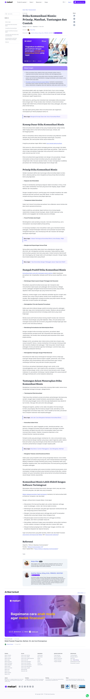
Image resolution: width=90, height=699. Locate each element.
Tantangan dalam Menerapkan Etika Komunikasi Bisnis (12, 35)
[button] (65, 2)
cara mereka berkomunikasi (54, 143)
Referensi (7, 42)
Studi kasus (40, 655)
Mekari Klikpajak (8, 664)
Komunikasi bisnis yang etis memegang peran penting (38, 273)
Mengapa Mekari (74, 656)
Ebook (39, 658)
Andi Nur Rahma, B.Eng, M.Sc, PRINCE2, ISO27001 (42, 33)
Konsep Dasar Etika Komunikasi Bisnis (11, 25)
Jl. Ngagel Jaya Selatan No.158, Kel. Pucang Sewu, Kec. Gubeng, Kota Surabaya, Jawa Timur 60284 (34, 680)
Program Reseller (57, 661)
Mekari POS (7, 674)
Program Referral (57, 660)
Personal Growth (32, 9)
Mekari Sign (7, 660)
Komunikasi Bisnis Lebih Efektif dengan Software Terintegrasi (11, 39)
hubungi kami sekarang (51, 534)
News (39, 660)
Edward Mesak (10, 644)
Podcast (39, 663)
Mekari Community (58, 658)
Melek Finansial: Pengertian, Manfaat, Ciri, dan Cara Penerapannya (26, 641)
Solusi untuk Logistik (25, 667)
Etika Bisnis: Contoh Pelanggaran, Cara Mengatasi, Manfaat (47, 448)
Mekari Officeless (8, 663)
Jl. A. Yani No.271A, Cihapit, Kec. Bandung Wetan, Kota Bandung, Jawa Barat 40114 (55, 680)
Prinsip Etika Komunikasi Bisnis (11, 28)
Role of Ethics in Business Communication (46, 548)
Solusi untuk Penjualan (26, 663)
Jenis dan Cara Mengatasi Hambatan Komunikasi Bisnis (45, 417)
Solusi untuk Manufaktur (26, 666)
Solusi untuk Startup (25, 655)
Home (24, 9)
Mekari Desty (7, 666)
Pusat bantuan (57, 655)
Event (39, 661)
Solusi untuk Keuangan (26, 661)
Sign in (69, 2)
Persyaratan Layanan (75, 663)
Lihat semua (80, 592)
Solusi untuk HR (24, 660)
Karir (74, 660)
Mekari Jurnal (7, 656)
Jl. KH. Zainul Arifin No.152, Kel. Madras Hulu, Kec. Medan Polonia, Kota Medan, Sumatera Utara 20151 (75, 680)
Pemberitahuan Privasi (75, 661)
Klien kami (72, 658)
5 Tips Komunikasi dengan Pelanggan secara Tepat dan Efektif (47, 262)
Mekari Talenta (8, 655)
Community (40, 664)
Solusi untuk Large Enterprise (27, 658)
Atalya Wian (32, 29)
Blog (27, 9)
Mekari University (8, 667)
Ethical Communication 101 (35, 547)
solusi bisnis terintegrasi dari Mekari (32, 534)
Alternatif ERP (24, 669)
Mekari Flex (7, 669)
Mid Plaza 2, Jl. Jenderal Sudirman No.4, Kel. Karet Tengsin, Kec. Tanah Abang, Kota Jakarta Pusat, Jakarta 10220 (14, 680)
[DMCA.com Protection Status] (82, 686)
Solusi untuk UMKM (25, 656)
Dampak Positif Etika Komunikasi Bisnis (11, 31)
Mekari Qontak (8, 658)
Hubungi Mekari (57, 656)
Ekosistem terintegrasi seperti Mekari (37, 82)
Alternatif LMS (24, 671)
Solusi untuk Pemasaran (26, 664)
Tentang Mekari (73, 655)
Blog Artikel (40, 656)
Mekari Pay (7, 671)
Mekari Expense (8, 661)
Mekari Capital (8, 672)
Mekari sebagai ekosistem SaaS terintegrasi (35, 494)
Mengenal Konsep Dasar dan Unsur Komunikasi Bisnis (45, 116)
